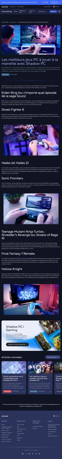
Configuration (20, 433)
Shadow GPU (5, 437)
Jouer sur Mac (32, 11)
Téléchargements (21, 429)
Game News (13, 22)
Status (18, 440)
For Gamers (13, 6)
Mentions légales (52, 429)
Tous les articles (52, 357)
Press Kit (19, 431)
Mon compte (47, 6)
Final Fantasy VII (20, 258)
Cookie (49, 433)
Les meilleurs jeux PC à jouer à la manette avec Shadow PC (33, 22)
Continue (54, 2)
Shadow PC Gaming (7, 432)
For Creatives (20, 6)
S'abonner (53, 11)
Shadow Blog (5, 22)
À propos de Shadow (38, 426)
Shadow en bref (22, 11)
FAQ (18, 435)
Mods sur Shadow (6, 441)
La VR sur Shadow (6, 439)
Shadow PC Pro (5, 434)
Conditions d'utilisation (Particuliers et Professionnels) (54, 426)
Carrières (35, 428)
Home (3, 424)
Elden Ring (5, 101)
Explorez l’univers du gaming (16, 344)
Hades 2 (50, 168)
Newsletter (20, 438)
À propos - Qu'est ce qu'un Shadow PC (7, 427)
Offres (16, 11)
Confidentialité (52, 431)
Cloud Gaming (7, 11)
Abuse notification (53, 436)
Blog (18, 426)
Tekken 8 (47, 116)
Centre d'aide (20, 424)
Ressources (42, 11)
